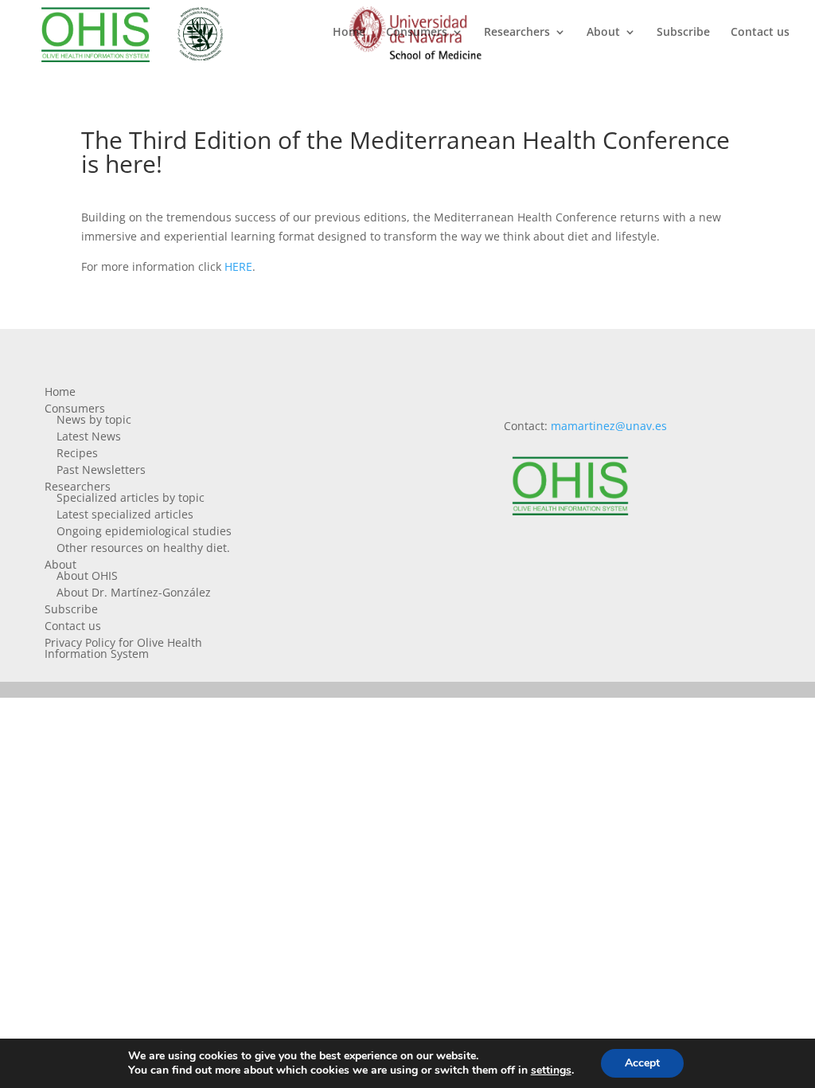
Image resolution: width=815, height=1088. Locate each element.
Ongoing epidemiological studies (144, 530)
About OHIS (87, 575)
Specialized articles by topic (131, 497)
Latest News (89, 436)
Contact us (760, 32)
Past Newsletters (101, 469)
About (603, 32)
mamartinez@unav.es (609, 425)
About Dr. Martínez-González (134, 592)
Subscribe (683, 32)
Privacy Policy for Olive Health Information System (123, 648)
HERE (238, 266)
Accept (642, 1062)
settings (551, 1070)
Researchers (517, 32)
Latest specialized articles (125, 514)
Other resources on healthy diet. (143, 547)
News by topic (94, 419)
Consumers (416, 32)
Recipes (77, 452)
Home (349, 32)
